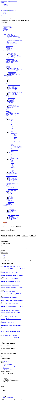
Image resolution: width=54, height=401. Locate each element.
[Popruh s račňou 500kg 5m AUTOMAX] (10, 310)
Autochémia (5, 30)
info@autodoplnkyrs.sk (12, 1)
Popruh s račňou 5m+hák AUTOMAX (11, 281)
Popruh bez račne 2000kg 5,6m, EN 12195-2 (13, 268)
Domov (4, 225)
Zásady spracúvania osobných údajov (11, 366)
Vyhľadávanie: (4, 22)
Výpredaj (5, 13)
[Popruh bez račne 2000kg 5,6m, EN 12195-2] (10, 266)
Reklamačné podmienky (8, 365)
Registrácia (5, 5)
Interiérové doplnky (7, 26)
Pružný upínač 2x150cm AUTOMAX (11, 319)
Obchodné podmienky (7, 364)
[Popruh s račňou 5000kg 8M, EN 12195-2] (10, 303)
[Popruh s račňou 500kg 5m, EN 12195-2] (10, 291)
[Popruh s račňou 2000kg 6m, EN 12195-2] (10, 272)
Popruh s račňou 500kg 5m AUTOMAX (11, 312)
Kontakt (5, 12)
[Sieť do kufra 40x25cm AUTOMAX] (9, 329)
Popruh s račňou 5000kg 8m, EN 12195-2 (12, 287)
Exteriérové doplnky (7, 27)
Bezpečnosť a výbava (7, 24)
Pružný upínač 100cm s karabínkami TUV (12, 300)
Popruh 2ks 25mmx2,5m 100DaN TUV (11, 325)
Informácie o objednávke (8, 369)
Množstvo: (3, 250)
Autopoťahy (5, 29)
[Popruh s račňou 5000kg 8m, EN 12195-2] (10, 285)
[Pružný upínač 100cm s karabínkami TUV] (10, 297)
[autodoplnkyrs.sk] (5, 361)
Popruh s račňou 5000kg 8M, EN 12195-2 (12, 306)
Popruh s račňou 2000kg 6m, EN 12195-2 (12, 275)
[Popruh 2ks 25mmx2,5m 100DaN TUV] (9, 322)
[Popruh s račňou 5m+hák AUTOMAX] (9, 278)
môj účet (2, 2)
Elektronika (5, 28)
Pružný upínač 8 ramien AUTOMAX (11, 337)
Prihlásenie (5, 4)
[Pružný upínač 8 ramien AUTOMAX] (9, 335)
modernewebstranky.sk (8, 399)
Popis (4, 255)
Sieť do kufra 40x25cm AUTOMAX (10, 331)
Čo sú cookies (6, 368)
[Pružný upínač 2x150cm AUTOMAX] (9, 316)
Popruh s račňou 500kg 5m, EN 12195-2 (11, 294)
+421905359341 (4, 1)
